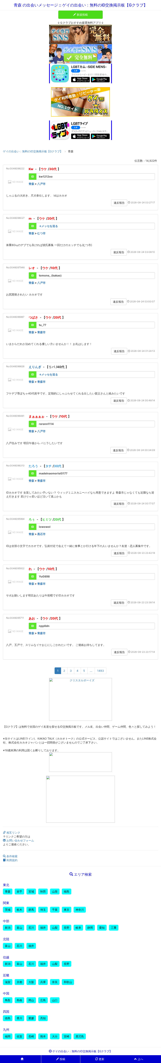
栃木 (19, 909)
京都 (19, 982)
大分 (55, 1036)
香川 (19, 1018)
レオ (32, 268)
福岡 (7, 1036)
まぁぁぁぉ (36, 416)
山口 (55, 1000)
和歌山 (68, 982)
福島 (66, 891)
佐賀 (19, 1036)
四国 (6, 1012)
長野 (66, 927)
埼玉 (43, 909)
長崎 (31, 1036)
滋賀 (7, 982)
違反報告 (119, 202)
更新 (101, 1059)
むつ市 (41, 233)
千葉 (55, 909)
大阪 (31, 982)
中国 (6, 993)
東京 (66, 909)
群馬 (31, 909)
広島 (43, 1000)
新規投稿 (82, 14)
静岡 (90, 927)
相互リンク (13, 832)
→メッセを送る (48, 226)
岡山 (31, 1000)
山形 (55, 891)
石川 (31, 927)
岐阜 (78, 927)
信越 (6, 957)
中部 (6, 921)
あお (32, 618)
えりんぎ (35, 367)
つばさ (33, 317)
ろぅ (32, 519)
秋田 (43, 891)
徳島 (7, 1018)
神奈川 (80, 909)
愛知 (102, 927)
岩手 (19, 891)
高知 (43, 1018)
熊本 (43, 1036)
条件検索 (11, 856)
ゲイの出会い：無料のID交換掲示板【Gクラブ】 (33, 151)
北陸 (6, 939)
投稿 (62, 1059)
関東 (6, 903)
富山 (19, 927)
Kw (31, 169)
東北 (6, 885)
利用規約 (11, 860)
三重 (113, 927)
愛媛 (31, 1018)
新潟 (7, 927)
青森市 (41, 332)
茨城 (7, 909)
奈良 (55, 982)
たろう (33, 466)
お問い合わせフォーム (20, 840)
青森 (31, 183)
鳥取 (7, 1000)
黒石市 (41, 534)
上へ (140, 1059)
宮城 (31, 891)
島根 (19, 1000)
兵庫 (43, 982)
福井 (43, 927)
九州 (6, 1030)
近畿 (6, 975)
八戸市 (41, 183)
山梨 (55, 927)
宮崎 (66, 1036)
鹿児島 (80, 1036)
